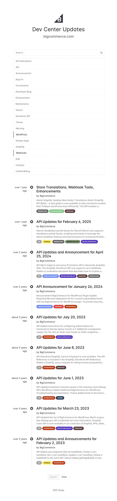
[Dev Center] (58, 19)
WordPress (21, 134)
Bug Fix (19, 79)
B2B (18, 159)
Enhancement (23, 97)
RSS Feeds (58, 490)
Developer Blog (23, 91)
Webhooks (21, 153)
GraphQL (20, 146)
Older (64, 477)
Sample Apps (22, 140)
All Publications (23, 61)
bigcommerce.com (58, 36)
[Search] (101, 53)
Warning (20, 128)
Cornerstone (22, 85)
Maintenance (22, 104)
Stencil (19, 110)
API (17, 67)
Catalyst (20, 165)
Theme (19, 122)
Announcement (23, 73)
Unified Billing (23, 171)
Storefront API (23, 116)
